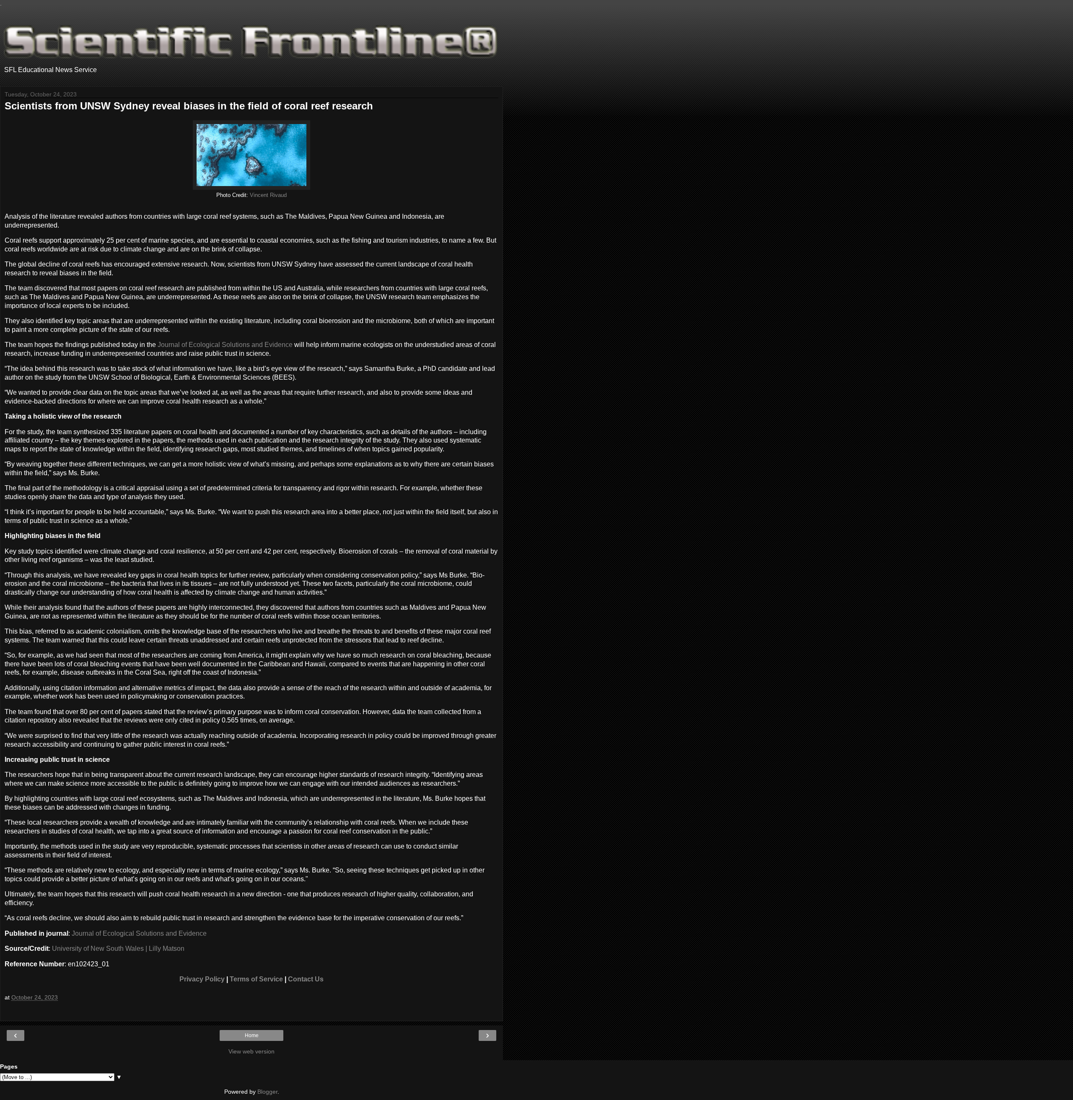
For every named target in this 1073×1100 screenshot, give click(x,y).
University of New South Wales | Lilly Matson (118, 948)
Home (252, 1035)
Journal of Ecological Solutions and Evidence (225, 344)
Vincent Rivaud (268, 195)
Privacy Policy (202, 979)
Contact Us (306, 979)
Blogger (267, 1091)
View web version (251, 1051)
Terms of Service (256, 979)
